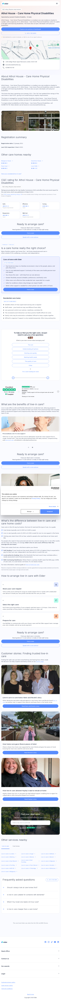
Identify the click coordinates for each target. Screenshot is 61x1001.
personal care (9, 440)
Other (30, 365)
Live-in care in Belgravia (9, 871)
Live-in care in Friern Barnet (30, 865)
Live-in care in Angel (28, 854)
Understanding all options (30, 349)
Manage (29, 511)
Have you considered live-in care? (11, 174)
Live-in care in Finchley (9, 865)
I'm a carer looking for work (30, 371)
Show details (52, 506)
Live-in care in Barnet (48, 857)
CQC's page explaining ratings (13, 194)
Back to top (30, 994)
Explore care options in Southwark (30, 29)
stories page (40, 661)
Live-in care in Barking (9, 857)
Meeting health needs (30, 357)
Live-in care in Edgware (49, 861)
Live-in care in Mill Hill (8, 868)
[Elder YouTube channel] (55, 942)
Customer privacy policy (8, 982)
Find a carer (30, 233)
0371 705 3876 (30, 33)
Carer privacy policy (7, 985)
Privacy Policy (36, 498)
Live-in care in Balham (48, 854)
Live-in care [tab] (5, 846)
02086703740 (9, 67)
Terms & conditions (7, 988)
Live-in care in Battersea (49, 868)
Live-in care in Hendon (48, 865)
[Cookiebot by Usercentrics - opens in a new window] (52, 488)
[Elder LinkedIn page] (58, 942)
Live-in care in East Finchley (30, 861)
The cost (30, 345)
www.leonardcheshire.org (12, 65)
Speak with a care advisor (30, 237)
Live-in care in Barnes (28, 857)
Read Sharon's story (30, 752)
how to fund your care (32, 564)
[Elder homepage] (5, 3)
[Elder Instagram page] (48, 942)
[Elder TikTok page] (51, 942)
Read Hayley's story (30, 799)
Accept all (50, 511)
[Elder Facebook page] (45, 942)
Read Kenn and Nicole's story (30, 706)
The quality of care (30, 361)
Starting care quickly (30, 353)
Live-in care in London (8, 854)
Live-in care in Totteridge (29, 868)
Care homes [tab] (16, 846)
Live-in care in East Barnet (10, 861)
